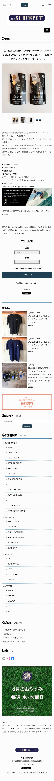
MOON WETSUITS (15, 527)
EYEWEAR (12, 601)
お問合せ (7, 634)
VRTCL (10, 447)
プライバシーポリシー (13, 638)
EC (9, 484)
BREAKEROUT (14, 543)
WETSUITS (9, 517)
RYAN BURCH (13, 468)
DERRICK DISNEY (15, 463)
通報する (27, 289)
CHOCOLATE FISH (15, 479)
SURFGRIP (12, 548)
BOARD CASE (13, 564)
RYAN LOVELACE (15, 495)
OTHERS (11, 580)
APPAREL (8, 586)
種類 (27, 248)
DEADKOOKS (13, 453)
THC (9, 500)
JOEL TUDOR (13, 458)
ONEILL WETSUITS (15, 532)
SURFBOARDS (11, 443)
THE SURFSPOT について (14, 630)
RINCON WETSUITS (16, 537)
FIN (9, 559)
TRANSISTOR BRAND (16, 511)
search (24, 5)
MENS (10, 590)
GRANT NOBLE (14, 506)
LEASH (10, 569)
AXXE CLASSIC (14, 521)
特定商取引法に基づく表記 (14, 642)
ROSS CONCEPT (15, 490)
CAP (9, 606)
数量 (27, 258)
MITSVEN (11, 474)
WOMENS (12, 596)
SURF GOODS (10, 554)
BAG (9, 611)
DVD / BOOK (13, 574)
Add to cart (27, 275)
